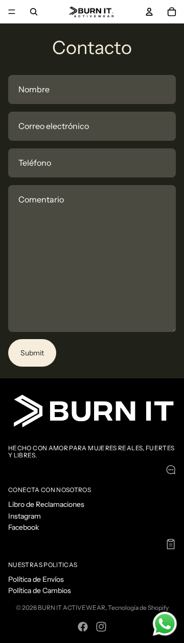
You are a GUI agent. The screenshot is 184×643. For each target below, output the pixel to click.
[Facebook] (83, 627)
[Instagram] (101, 627)
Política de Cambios (39, 590)
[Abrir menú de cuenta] (149, 12)
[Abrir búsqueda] (33, 12)
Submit (32, 352)
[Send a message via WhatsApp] (165, 624)
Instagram (24, 516)
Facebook (23, 527)
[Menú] (12, 11)
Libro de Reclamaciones (46, 504)
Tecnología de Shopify (138, 607)
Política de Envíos (36, 579)
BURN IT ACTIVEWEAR (71, 607)
